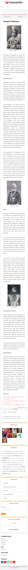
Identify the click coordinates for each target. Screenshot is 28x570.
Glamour (22, 458)
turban (23, 166)
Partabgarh (5, 418)
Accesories (13, 451)
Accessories (18, 451)
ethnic (16, 455)
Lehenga (6, 469)
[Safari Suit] (14, 429)
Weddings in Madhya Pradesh (9, 487)
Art (3, 453)
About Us (3, 539)
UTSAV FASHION (15, 567)
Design (3, 455)
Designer (6, 455)
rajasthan (11, 469)
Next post (20, 16)
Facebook (19, 409)
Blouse (5, 453)
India (4, 460)
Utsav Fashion (4, 540)
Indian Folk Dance (20, 462)
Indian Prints (4, 464)
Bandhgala (7, 416)
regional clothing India (17, 469)
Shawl (18, 471)
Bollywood (9, 453)
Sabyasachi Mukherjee (8, 494)
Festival (19, 458)
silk (24, 471)
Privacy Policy (4, 555)
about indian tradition (6, 451)
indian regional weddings (13, 464)
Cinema (16, 453)
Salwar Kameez (6, 471)
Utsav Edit (3, 544)
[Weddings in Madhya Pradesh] (9, 429)
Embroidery (11, 456)
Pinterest (5, 562)
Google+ (22, 409)
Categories (2, 7)
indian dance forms (9, 460)
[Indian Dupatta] (19, 434)
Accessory (22, 451)
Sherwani (21, 471)
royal (13, 418)
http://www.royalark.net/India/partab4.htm (14, 404)
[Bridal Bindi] (4, 429)
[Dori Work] (9, 434)
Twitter (25, 409)
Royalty (15, 412)
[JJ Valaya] (4, 434)
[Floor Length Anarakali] (4, 439)
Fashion (15, 416)
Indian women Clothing (16, 466)
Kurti (3, 469)
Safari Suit (5, 490)
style (16, 418)
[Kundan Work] (14, 434)
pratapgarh (9, 418)
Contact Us (3, 549)
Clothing (11, 416)
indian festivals (14, 462)
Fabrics (23, 455)
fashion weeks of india (13, 458)
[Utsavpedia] (14, 2)
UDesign (3, 542)
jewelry (23, 137)
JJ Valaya (5, 498)
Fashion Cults (10, 412)
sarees (7, 262)
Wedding (8, 473)
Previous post (7, 16)
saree (12, 471)
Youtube (14, 562)
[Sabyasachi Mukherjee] (19, 429)
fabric (20, 456)
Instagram (11, 562)
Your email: (3, 507)
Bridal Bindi (5, 483)
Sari (15, 471)
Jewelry (19, 416)
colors (24, 453)
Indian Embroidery (17, 460)
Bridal (13, 453)
